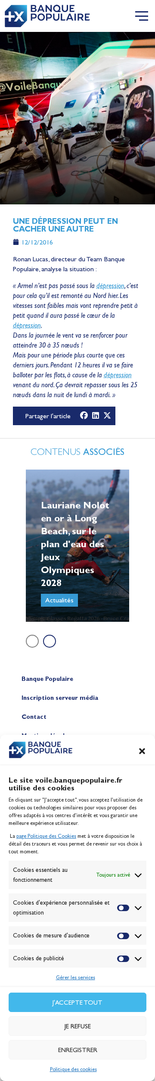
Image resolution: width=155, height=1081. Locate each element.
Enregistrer (77, 1050)
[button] (142, 751)
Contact (34, 717)
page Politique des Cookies (46, 836)
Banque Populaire (47, 679)
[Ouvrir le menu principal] (142, 16)
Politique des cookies (73, 1069)
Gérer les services (75, 977)
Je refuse (78, 1026)
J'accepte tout (77, 1002)
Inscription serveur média (60, 698)
